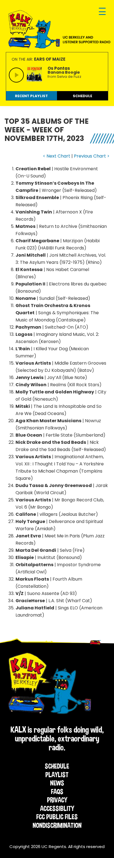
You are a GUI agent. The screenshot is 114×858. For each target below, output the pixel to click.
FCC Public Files (57, 817)
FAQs (57, 791)
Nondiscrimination (57, 825)
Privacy (57, 800)
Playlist (57, 775)
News (57, 783)
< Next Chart (56, 156)
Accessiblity (57, 808)
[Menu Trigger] (102, 11)
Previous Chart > (92, 156)
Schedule (57, 766)
